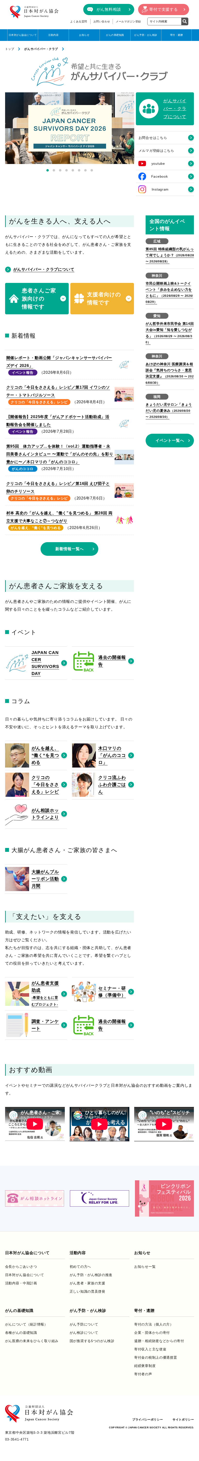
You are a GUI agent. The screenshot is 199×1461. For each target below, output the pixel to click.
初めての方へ (80, 1267)
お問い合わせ (101, 21)
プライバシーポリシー (147, 1419)
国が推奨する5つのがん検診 (92, 1341)
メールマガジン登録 (128, 21)
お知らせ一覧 (145, 1267)
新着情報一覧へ (69, 549)
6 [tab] (79, 170)
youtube (158, 163)
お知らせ (84, 35)
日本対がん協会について (23, 35)
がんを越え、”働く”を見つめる (36, 528)
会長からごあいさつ (21, 1267)
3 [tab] (60, 170)
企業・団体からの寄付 (152, 1333)
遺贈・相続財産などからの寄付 (159, 1341)
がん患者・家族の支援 (87, 1283)
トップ (9, 49)
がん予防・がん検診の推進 (91, 1275)
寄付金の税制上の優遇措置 (155, 1357)
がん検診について (84, 1333)
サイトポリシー (183, 1419)
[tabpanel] (69, 128)
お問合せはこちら (153, 138)
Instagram (160, 189)
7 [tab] (85, 170)
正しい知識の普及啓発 (87, 1291)
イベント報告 (22, 373)
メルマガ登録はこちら (156, 151)
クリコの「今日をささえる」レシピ (39, 402)
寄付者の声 (143, 1374)
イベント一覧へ (170, 440)
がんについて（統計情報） (26, 1324)
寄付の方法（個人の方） (154, 1324)
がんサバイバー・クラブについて (44, 269)
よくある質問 (78, 21)
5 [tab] (73, 170)
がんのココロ (22, 469)
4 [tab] (66, 170)
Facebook (159, 176)
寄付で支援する (163, 9)
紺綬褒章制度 (145, 1366)
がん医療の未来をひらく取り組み (32, 1341)
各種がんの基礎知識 (21, 1333)
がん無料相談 (109, 9)
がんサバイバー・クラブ (41, 49)
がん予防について (84, 1324)
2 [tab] (54, 170)
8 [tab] (92, 170)
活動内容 (53, 35)
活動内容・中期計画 (21, 1283)
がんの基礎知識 (115, 35)
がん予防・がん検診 (145, 35)
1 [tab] (47, 170)
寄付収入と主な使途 (150, 1349)
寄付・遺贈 (176, 35)
